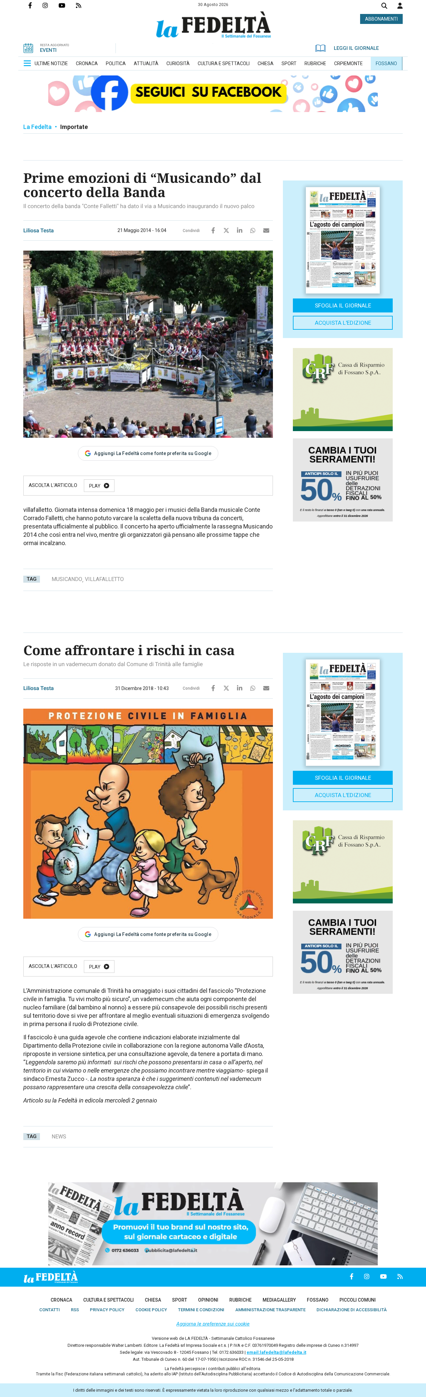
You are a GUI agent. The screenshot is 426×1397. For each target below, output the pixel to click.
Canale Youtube (67, 5)
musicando (67, 579)
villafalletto (104, 579)
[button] (400, 6)
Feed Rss (84, 5)
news (59, 1136)
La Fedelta (37, 126)
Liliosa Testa (38, 230)
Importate (74, 126)
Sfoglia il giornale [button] (343, 305)
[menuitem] (51, 63)
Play (95, 486)
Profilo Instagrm (51, 5)
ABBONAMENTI (381, 19)
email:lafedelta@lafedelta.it (276, 1352)
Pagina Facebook (35, 5)
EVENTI (48, 50)
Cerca (384, 6)
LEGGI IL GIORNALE (356, 48)
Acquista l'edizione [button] (343, 322)
